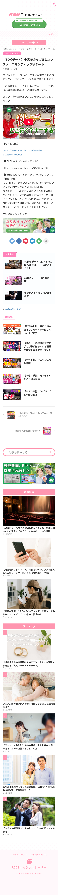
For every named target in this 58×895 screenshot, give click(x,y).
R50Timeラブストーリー (29, 867)
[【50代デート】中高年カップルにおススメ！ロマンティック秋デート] (32, 241)
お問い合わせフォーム (38, 854)
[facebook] (19, 241)
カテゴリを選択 (27, 42)
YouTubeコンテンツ (13, 309)
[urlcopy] (46, 241)
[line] (39, 241)
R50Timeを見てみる (29, 24)
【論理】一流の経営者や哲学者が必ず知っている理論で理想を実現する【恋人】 (37, 346)
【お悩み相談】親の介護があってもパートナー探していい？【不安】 (37, 329)
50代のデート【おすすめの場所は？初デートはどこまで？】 (38, 265)
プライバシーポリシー (19, 854)
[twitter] (12, 241)
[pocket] (25, 241)
